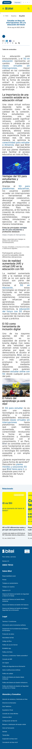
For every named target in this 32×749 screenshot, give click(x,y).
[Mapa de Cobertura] (25, 2)
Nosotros (13, 16)
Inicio (6, 16)
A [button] (2, 43)
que (14, 466)
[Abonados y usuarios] (23, 2)
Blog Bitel (22, 16)
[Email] (3, 41)
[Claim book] (27, 552)
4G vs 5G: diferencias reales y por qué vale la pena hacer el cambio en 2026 (14, 529)
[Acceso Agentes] (29, 2)
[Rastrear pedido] (27, 2)
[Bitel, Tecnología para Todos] (9, 8)
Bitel (19, 355)
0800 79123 (7, 565)
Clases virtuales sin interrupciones (13, 235)
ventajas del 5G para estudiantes (14, 229)
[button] (7, 41)
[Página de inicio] (4, 16)
